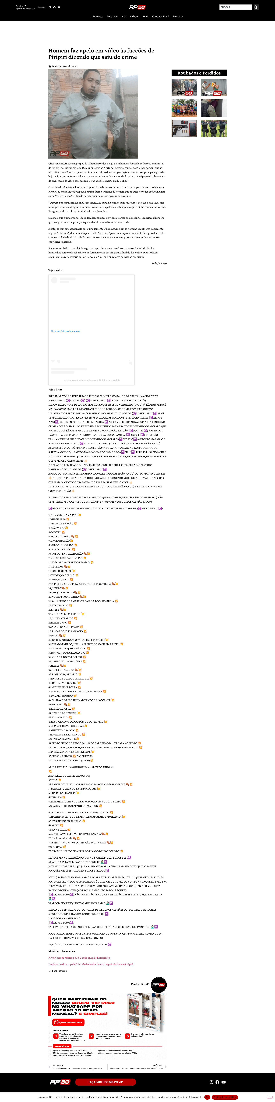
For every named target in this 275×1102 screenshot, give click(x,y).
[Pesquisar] (256, 7)
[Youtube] (59, 7)
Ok (207, 1097)
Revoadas (178, 16)
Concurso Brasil (160, 16)
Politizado (112, 16)
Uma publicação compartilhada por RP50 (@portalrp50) (91, 380)
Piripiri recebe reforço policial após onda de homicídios (79, 957)
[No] (270, 1097)
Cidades (134, 16)
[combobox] (235, 7)
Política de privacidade (224, 1097)
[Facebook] (54, 7)
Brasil (145, 16)
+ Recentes (97, 16)
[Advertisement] (77, 31)
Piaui (123, 16)
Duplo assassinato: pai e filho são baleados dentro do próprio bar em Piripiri (90, 964)
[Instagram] (50, 7)
